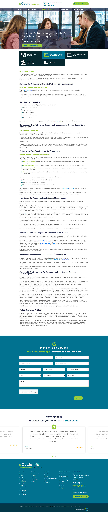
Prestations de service (48, 9)
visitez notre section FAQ (68, 188)
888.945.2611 (49, 6)
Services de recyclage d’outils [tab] (79, 54)
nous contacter (58, 121)
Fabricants (48, 474)
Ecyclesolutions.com (54, 506)
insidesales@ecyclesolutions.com (80, 492)
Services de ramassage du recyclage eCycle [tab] (56, 54)
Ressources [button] (63, 9)
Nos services (23, 213)
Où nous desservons (65, 472)
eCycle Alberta (64, 474)
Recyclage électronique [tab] (30, 62)
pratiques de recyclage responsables (58, 260)
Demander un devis (79, 4)
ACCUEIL (20, 9)
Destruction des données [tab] (31, 54)
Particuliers (48, 482)
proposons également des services (47, 243)
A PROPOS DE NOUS (31, 9)
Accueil (22, 472)
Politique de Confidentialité (74, 506)
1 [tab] (52, 456)
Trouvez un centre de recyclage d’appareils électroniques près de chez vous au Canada (81, 475)
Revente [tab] (52, 62)
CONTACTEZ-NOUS (77, 9)
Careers (62, 486)
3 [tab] (55, 456)
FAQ (22, 478)
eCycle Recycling (27, 90)
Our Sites (76, 479)
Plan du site (23, 494)
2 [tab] (54, 456)
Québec (62, 483)
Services (34, 472)
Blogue (62, 488)
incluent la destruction (39, 240)
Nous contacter (77, 472)
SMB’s (47, 476)
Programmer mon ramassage (31, 45)
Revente (34, 481)
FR (88, 9)
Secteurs (47, 472)
